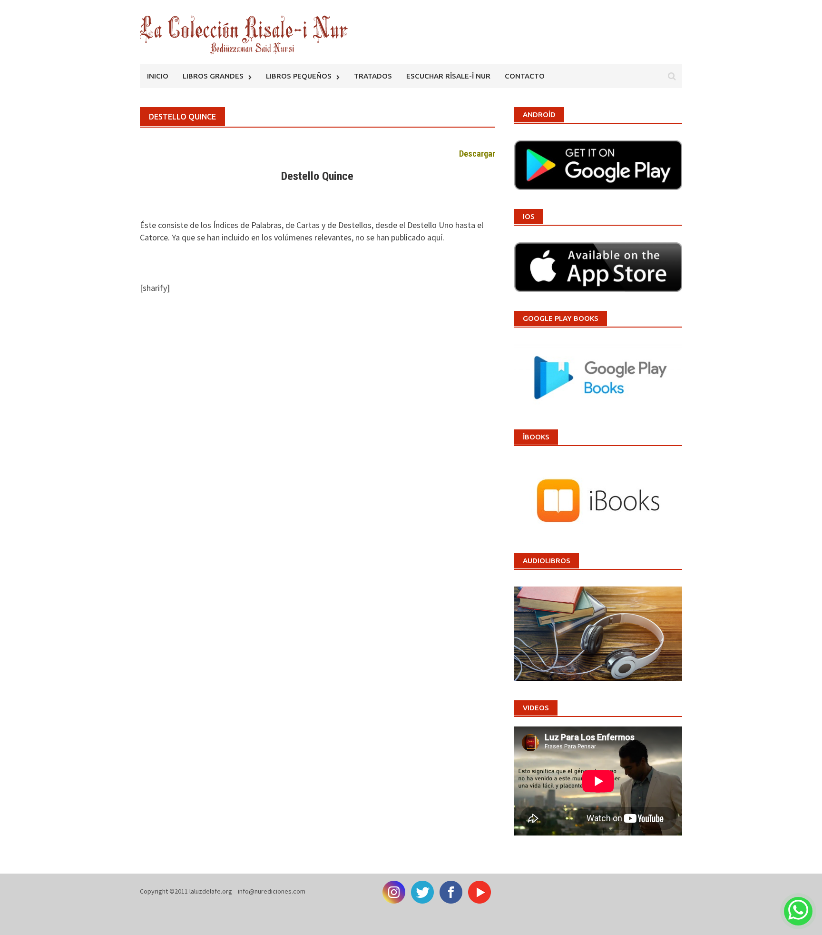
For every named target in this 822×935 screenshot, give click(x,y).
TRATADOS (373, 76)
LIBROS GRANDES (213, 76)
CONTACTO (525, 76)
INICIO (157, 76)
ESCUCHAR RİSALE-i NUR (448, 76)
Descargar (477, 154)
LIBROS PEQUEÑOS (299, 76)
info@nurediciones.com (271, 891)
